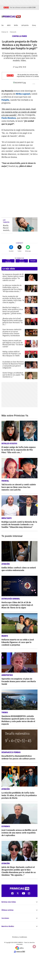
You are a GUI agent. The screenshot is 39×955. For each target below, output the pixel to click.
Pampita (5, 100)
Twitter (19, 251)
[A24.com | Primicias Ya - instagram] (29, 893)
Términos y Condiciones (19, 937)
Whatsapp (28, 251)
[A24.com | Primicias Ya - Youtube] (23, 893)
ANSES (9, 25)
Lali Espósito (25, 25)
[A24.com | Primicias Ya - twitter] (17, 893)
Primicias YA (5, 32)
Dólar (2, 25)
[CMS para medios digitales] (19, 951)
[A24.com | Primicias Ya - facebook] (12, 893)
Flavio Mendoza (9, 118)
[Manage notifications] (34, 946)
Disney (34, 25)
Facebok (11, 251)
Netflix (16, 25)
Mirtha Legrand (23, 94)
